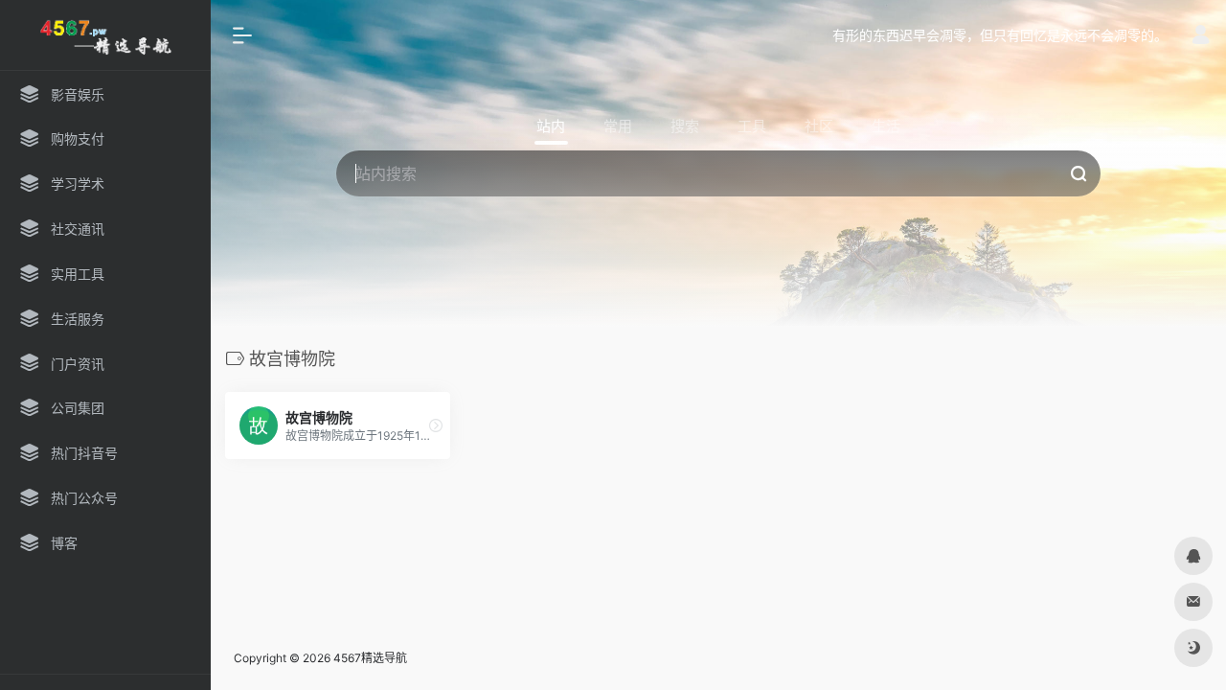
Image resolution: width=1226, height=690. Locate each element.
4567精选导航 (370, 658)
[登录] (1201, 37)
